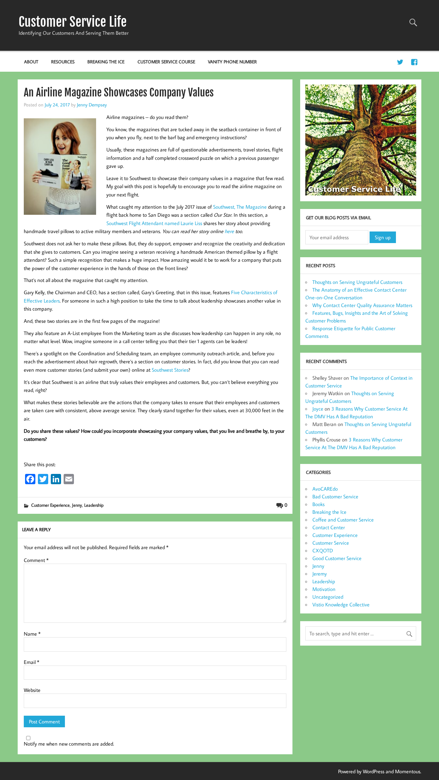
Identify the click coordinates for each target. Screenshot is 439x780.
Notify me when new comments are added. (69, 743)
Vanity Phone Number (232, 62)
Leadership (93, 505)
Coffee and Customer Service (343, 519)
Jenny (77, 505)
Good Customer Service (337, 558)
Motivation (324, 589)
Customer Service (330, 543)
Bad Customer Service (335, 496)
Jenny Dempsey (92, 104)
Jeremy (319, 573)
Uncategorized (327, 597)
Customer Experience (50, 505)
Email (31, 662)
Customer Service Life (73, 22)
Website (32, 690)
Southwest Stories (170, 370)
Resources (63, 62)
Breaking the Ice (105, 62)
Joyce (317, 408)
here (229, 231)
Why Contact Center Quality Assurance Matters (362, 305)
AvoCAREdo (325, 488)
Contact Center (328, 527)
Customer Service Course (166, 62)
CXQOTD (322, 550)
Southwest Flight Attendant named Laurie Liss (154, 223)
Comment (36, 560)
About (31, 62)
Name (32, 633)
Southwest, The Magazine (240, 207)
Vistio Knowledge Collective (341, 604)
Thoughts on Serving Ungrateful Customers (357, 282)
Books (318, 504)
